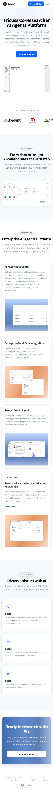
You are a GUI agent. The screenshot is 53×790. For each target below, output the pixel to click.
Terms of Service (46, 779)
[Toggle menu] (47, 3)
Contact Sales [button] (36, 4)
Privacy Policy (33, 779)
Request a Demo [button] (26, 54)
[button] (26, 506)
